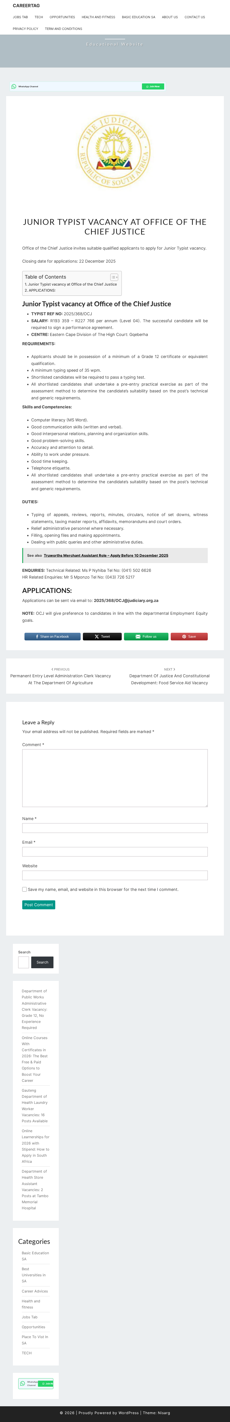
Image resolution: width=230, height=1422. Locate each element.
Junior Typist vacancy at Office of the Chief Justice (72, 284)
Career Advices (35, 1291)
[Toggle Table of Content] (112, 277)
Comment (33, 744)
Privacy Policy (25, 29)
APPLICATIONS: (42, 290)
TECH (39, 17)
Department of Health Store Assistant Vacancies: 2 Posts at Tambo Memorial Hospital (35, 1189)
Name (29, 818)
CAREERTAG (26, 5)
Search (24, 952)
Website (29, 865)
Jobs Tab (20, 17)
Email (28, 842)
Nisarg (164, 1413)
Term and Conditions (63, 29)
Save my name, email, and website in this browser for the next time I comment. (103, 889)
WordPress (129, 1413)
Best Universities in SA (34, 1275)
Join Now (155, 86)
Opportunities (62, 17)
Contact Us (195, 17)
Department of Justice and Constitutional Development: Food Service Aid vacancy (169, 676)
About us (170, 17)
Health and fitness (98, 17)
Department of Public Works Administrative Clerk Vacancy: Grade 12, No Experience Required (34, 1009)
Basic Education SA (138, 17)
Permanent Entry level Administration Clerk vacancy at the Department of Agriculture (60, 676)
